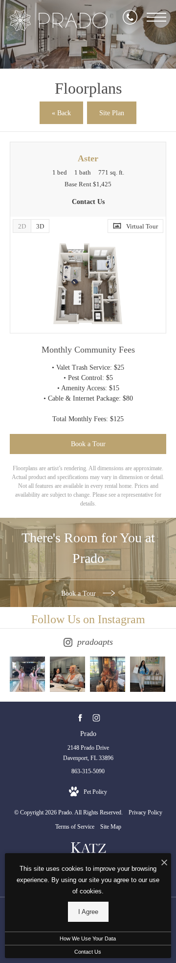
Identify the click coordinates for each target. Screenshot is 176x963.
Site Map (110, 826)
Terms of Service (74, 826)
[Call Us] (130, 17)
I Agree (88, 911)
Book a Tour (79, 593)
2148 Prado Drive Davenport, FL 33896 (88, 753)
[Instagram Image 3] (107, 674)
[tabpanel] (88, 284)
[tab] (22, 226)
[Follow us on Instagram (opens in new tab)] (96, 717)
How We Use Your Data (88, 938)
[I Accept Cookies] (164, 863)
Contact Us (87, 952)
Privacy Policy (145, 812)
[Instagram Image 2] (67, 674)
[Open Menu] (156, 17)
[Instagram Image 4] (147, 674)
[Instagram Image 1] (27, 674)
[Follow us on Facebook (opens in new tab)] (80, 717)
